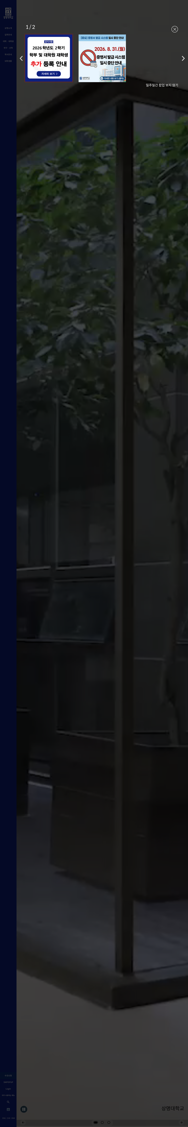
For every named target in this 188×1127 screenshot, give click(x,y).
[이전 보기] (21, 58)
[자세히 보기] (48, 58)
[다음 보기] (183, 58)
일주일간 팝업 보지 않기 (162, 85)
